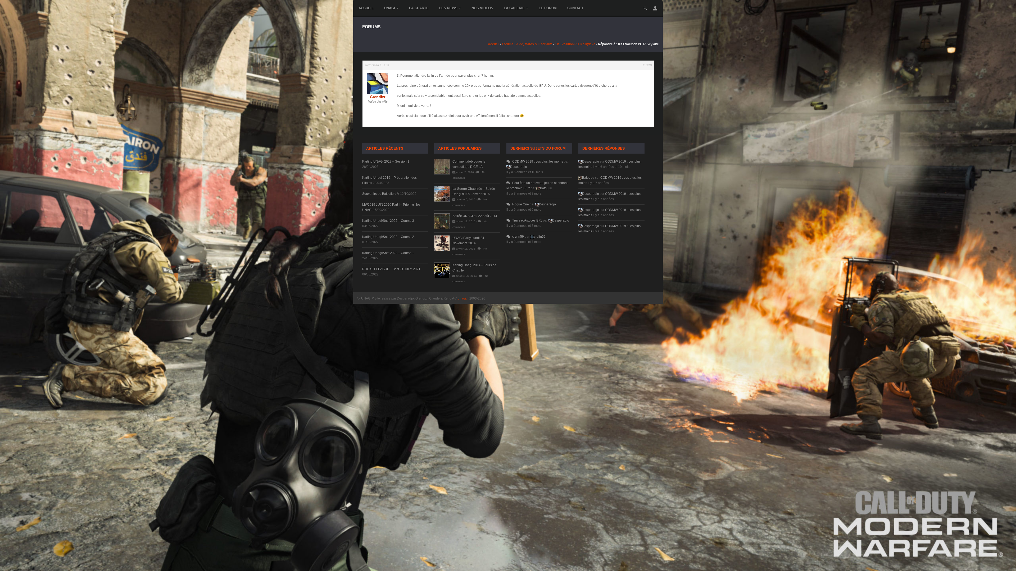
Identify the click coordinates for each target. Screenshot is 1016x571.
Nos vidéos (482, 8)
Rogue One (520, 204)
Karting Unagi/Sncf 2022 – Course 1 (388, 253)
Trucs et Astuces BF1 (527, 220)
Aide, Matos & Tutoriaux (534, 44)
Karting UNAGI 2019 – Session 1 (385, 161)
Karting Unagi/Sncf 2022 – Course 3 (388, 221)
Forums (508, 44)
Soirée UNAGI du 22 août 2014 (474, 216)
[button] (655, 8)
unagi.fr (463, 298)
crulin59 (518, 236)
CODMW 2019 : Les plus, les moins (537, 161)
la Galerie (514, 8)
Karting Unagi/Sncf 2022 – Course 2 (388, 237)
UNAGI (389, 8)
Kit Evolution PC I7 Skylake (575, 44)
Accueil (366, 8)
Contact (575, 8)
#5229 (647, 65)
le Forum (548, 8)
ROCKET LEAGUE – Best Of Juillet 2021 (391, 269)
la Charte (419, 8)
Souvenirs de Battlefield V (380, 194)
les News (448, 8)
